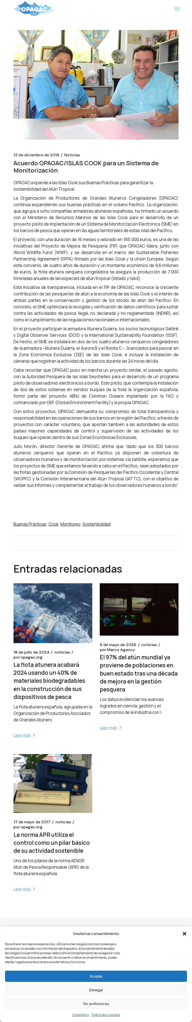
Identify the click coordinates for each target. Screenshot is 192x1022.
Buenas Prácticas (30, 524)
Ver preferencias (96, 1004)
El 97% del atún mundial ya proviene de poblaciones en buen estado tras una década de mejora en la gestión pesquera (139, 673)
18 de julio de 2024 (32, 652)
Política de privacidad (106, 1015)
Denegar (96, 990)
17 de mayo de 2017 (32, 822)
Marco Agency (117, 649)
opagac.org (28, 657)
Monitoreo (70, 524)
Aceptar (96, 976)
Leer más (22, 735)
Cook (53, 524)
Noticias (72, 155)
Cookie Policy (80, 1015)
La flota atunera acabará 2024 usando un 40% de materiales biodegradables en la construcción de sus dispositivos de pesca (49, 681)
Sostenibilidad (96, 524)
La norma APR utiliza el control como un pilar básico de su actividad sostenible (52, 842)
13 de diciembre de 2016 (36, 155)
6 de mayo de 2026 (118, 644)
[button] (184, 933)
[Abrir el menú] (177, 8)
